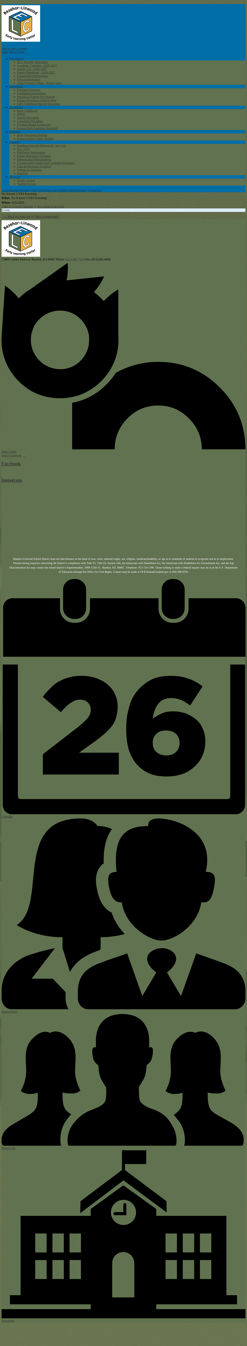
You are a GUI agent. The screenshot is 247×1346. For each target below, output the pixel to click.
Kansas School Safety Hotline (35, 138)
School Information (29, 79)
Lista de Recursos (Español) (34, 166)
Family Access (26, 180)
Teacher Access (26, 183)
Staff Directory (78, 190)
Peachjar (22, 173)
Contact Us (95, 190)
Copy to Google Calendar (17, 206)
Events (6, 210)
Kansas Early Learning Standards (37, 128)
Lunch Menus (59, 190)
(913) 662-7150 (75, 259)
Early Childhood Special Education (38, 103)
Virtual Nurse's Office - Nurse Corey (39, 83)
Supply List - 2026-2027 (32, 69)
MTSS (21, 114)
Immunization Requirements (34, 159)
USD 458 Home (40, 190)
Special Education (28, 117)
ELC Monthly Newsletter (32, 62)
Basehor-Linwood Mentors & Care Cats (41, 145)
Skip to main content (14, 48)
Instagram (12, 480)
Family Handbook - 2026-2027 (36, 72)
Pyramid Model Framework (34, 124)
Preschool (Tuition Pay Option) (36, 97)
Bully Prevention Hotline (32, 135)
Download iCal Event (50, 206)
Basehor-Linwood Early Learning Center (21, 23)
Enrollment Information (31, 93)
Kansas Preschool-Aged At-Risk (37, 100)
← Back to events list (17, 216)
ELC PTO (23, 149)
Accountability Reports (16, 190)
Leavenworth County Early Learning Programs (45, 163)
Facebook (11, 463)
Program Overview (28, 90)
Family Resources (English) (34, 156)
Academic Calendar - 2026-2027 (37, 65)
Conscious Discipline (30, 121)
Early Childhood (27, 110)
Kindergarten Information (32, 76)
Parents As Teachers (29, 170)
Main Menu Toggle (13, 52)
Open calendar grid (46, 216)
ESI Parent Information (31, 152)
